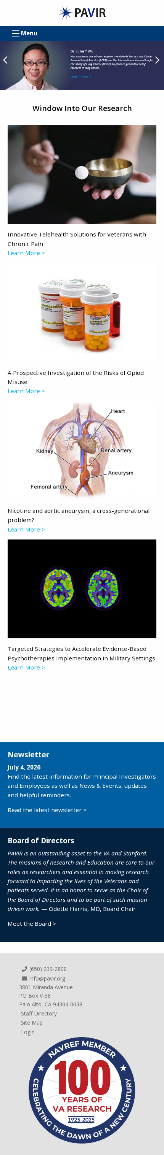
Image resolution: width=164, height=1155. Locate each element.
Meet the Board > (32, 923)
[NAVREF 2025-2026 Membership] (81, 1089)
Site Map (32, 1022)
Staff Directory (39, 1013)
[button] (158, 62)
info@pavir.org (46, 978)
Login (28, 1032)
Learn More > (81, 76)
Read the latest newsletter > (47, 810)
